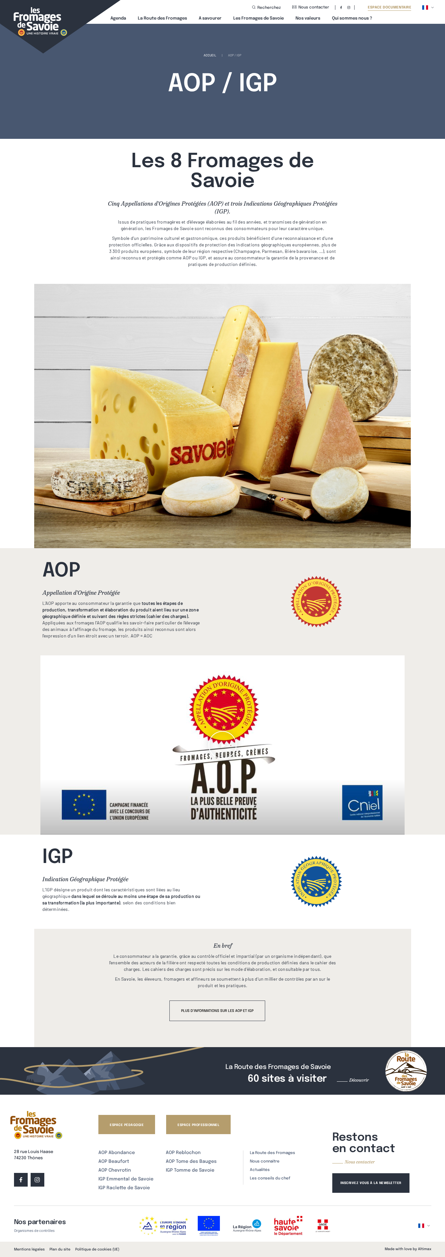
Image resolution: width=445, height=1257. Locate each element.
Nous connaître (265, 1161)
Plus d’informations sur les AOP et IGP (217, 1011)
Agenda (118, 18)
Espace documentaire (389, 7)
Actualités (260, 1170)
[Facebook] (341, 7)
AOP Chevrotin (114, 1170)
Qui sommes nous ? (352, 18)
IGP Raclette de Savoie (124, 1188)
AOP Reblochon (183, 1152)
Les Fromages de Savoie (258, 18)
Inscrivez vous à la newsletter (370, 1183)
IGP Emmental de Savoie (125, 1179)
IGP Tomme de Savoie (190, 1170)
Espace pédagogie (127, 1125)
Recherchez (269, 8)
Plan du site (60, 1249)
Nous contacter (313, 7)
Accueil (210, 55)
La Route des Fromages (162, 18)
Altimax (424, 1249)
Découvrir (359, 1080)
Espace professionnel (198, 1125)
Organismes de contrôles (34, 1230)
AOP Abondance (116, 1152)
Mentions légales (29, 1249)
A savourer (210, 18)
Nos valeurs (307, 18)
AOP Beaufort (113, 1161)
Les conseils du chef (270, 1178)
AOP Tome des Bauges (191, 1161)
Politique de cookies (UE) (97, 1249)
